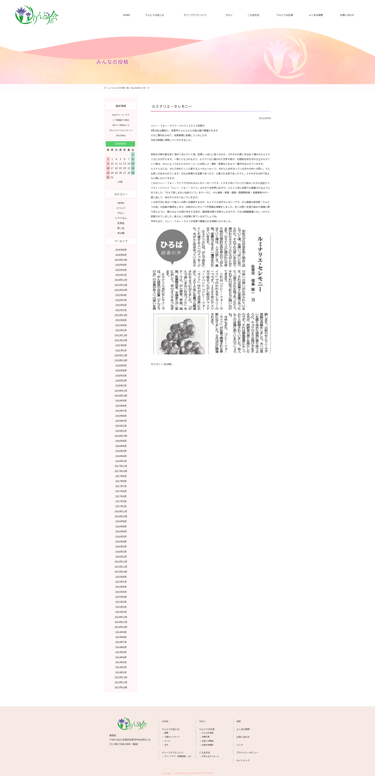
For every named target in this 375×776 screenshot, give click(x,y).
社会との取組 (283, 32)
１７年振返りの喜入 (120, 120)
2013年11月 (121, 682)
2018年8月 (121, 446)
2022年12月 (121, 315)
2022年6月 (121, 325)
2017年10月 (121, 471)
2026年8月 (121, 249)
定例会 (120, 223)
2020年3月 (121, 375)
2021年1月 (121, 350)
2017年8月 (121, 481)
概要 (153, 21)
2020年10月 (121, 360)
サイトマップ (243, 760)
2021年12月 (121, 335)
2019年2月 (121, 425)
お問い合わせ (347, 15)
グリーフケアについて (195, 15)
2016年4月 (121, 541)
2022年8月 (121, 320)
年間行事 (283, 27)
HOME (126, 15)
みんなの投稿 (283, 21)
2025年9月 (121, 264)
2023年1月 (121, 310)
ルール (153, 32)
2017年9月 (121, 476)
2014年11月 (121, 622)
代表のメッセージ (153, 27)
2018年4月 (121, 456)
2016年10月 (121, 516)
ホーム (107, 87)
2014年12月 (121, 617)
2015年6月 (121, 586)
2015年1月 (121, 612)
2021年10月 (121, 340)
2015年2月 (121, 607)
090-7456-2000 (122, 744)
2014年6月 (121, 647)
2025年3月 (121, 270)
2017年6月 (121, 491)
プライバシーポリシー (247, 752)
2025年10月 (121, 259)
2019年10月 (121, 395)
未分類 (167, 364)
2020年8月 (121, 370)
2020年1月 (121, 385)
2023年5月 (121, 305)
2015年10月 (121, 571)
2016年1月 (121, 556)
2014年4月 (121, 657)
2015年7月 (121, 581)
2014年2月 (121, 667)
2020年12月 (121, 355)
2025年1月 (121, 275)
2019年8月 (121, 405)
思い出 (120, 228)
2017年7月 (121, 486)
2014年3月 (121, 662)
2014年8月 (121, 637)
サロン (228, 15)
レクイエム (121, 218)
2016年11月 (121, 511)
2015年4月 (121, 596)
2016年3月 (121, 546)
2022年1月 (121, 330)
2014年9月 (121, 632)
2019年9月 (121, 400)
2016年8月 (121, 526)
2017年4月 (121, 496)
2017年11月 (121, 466)
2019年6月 (121, 415)
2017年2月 (121, 501)
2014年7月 (121, 642)
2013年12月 (121, 677)
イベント (121, 208)
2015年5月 (121, 592)
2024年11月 (121, 280)
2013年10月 (121, 687)
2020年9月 (121, 365)
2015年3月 (121, 601)
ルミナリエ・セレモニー (172, 106)
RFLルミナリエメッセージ (121, 130)
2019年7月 (121, 410)
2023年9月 (121, 295)
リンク (239, 744)
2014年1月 (121, 672)
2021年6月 (121, 345)
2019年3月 (121, 420)
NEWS (121, 203)
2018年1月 (121, 461)
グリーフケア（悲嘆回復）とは (192, 21)
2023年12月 (121, 285)
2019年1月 (121, 431)
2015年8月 (121, 576)
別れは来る (121, 135)
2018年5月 (121, 451)
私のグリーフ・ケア (120, 114)
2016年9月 (121, 521)
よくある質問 (316, 15)
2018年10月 (121, 436)
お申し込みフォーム (252, 21)
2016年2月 (121, 551)
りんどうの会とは (154, 15)
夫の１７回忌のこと (120, 125)
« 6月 (119, 182)
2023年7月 (121, 300)
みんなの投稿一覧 (120, 87)
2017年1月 (121, 506)
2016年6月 (121, 531)
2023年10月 (121, 290)
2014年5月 (121, 652)
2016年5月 (121, 536)
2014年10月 (121, 627)
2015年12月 (121, 561)
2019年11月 (121, 390)
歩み (153, 38)
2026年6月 (121, 255)
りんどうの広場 (284, 15)
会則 (238, 721)
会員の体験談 (283, 38)
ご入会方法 (253, 15)
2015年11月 (121, 566)
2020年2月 (121, 380)
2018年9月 (121, 441)
